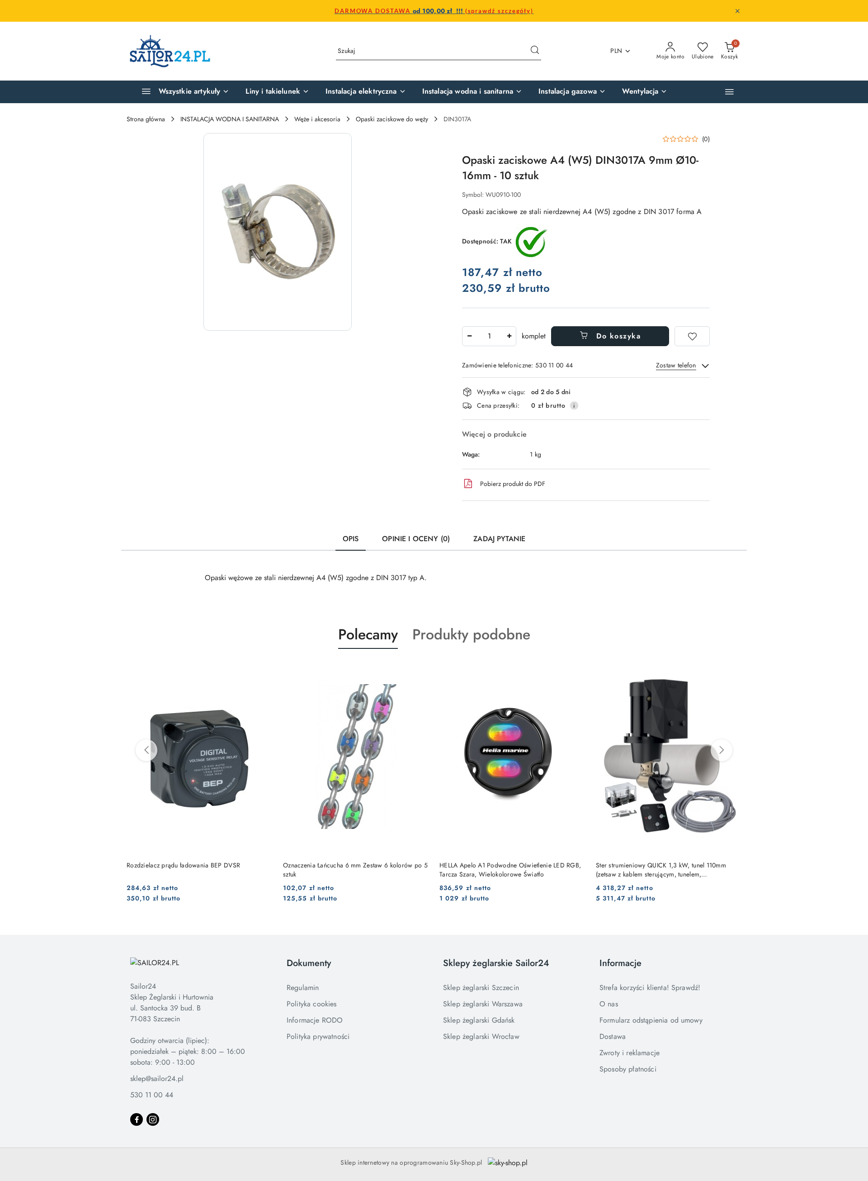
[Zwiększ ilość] (509, 336)
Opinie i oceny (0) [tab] (416, 538)
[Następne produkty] (721, 750)
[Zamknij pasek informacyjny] (737, 11)
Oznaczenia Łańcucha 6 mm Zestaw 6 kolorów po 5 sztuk (355, 870)
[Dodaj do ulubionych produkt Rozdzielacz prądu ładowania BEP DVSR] (262, 670)
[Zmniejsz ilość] (469, 336)
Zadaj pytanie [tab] (499, 538)
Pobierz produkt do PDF (512, 483)
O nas (608, 1004)
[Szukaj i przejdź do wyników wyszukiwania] (534, 51)
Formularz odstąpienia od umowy (651, 1020)
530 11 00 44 (151, 1095)
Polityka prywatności (318, 1036)
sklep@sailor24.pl (157, 1078)
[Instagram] (152, 1119)
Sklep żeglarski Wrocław (481, 1036)
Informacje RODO (315, 1020)
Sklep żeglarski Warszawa (483, 1004)
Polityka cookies (312, 1004)
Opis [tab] (351, 538)
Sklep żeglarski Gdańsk (479, 1020)
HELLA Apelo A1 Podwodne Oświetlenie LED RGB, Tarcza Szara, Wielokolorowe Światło (510, 870)
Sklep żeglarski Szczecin (481, 987)
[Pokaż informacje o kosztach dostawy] (574, 405)
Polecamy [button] (368, 634)
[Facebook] (136, 1119)
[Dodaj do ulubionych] (692, 336)
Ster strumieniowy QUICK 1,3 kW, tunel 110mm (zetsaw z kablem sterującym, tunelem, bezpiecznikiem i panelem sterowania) (661, 870)
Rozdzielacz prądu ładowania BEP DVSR (183, 865)
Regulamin (303, 987)
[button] (729, 91)
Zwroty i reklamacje (629, 1053)
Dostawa (612, 1036)
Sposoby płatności (627, 1069)
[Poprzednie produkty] (146, 750)
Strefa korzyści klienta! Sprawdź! (649, 987)
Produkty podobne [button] (471, 634)
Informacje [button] (620, 963)
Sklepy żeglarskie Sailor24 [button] (496, 963)
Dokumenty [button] (309, 963)
